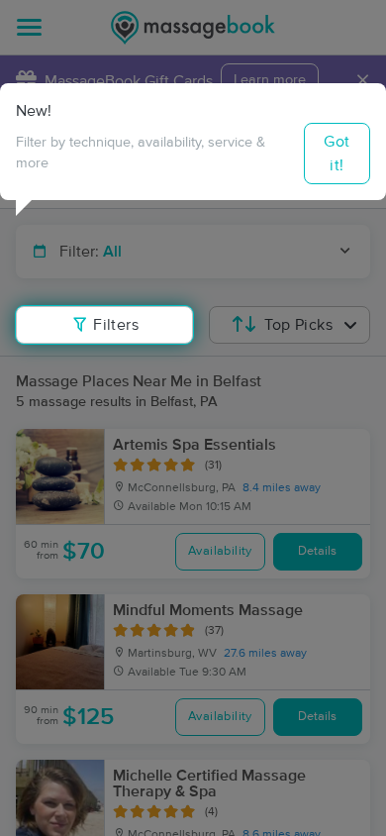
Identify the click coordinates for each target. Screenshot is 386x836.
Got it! (336, 153)
